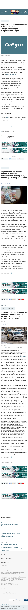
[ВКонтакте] (1, 183)
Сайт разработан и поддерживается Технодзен (10, 596)
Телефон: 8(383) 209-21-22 (8, 555)
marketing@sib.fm (5, 562)
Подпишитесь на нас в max (8, 131)
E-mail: (6, 558)
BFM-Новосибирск (11, 74)
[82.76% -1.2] (14, 11)
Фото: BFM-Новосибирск (5, 55)
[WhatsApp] (5, 183)
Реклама (3, 554)
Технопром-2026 (13, 7)
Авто (3, 308)
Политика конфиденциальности (7, 583)
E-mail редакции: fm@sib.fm (6, 592)
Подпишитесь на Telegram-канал (14, 57)
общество (10, 308)
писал (7, 117)
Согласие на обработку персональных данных (10, 584)
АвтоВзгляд (23, 356)
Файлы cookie (4, 586)
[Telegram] (9, 183)
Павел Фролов (10, 137)
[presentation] (0, 7)
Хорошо (24, 607)
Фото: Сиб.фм (3, 205)
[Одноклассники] (3, 183)
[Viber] (7, 183)
